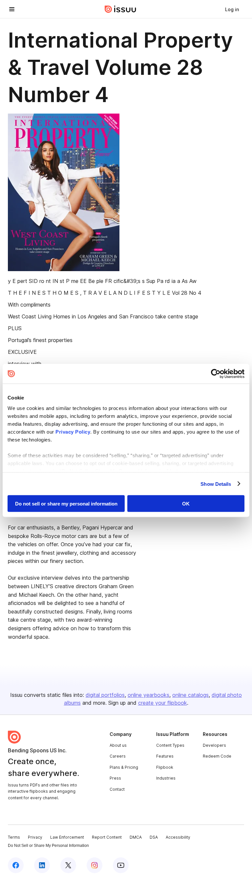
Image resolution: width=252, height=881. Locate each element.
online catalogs (190, 695)
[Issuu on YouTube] (121, 865)
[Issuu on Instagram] (94, 865)
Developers (214, 745)
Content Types (170, 745)
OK (186, 503)
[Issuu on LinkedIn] (42, 865)
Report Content (107, 837)
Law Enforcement (67, 837)
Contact (117, 789)
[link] (232, 9)
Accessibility (178, 837)
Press (115, 778)
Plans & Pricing (124, 767)
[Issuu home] (120, 9)
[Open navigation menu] (11, 9)
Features (165, 756)
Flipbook (164, 767)
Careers (118, 756)
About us (118, 745)
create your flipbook (162, 702)
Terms (14, 837)
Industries (166, 778)
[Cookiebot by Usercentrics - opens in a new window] (215, 374)
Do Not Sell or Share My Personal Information (48, 845)
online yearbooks (148, 695)
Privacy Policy (72, 431)
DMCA (136, 837)
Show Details (215, 483)
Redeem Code (217, 756)
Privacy (35, 837)
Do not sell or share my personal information (66, 503)
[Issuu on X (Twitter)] (68, 865)
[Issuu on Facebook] (16, 865)
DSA (154, 837)
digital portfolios (105, 695)
